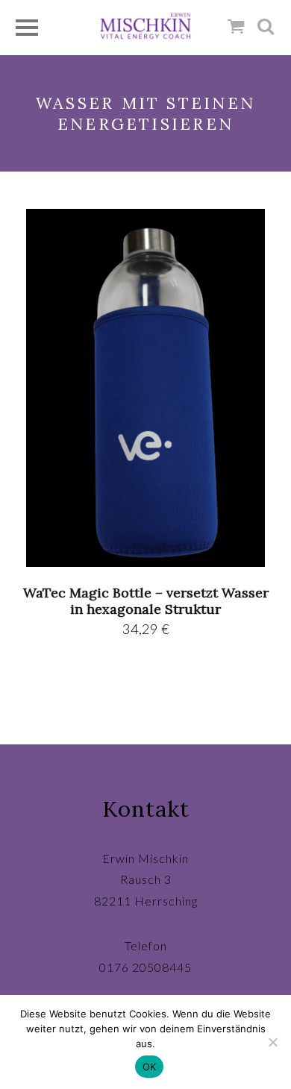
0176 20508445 (145, 967)
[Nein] (272, 1042)
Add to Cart (145, 387)
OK (150, 1067)
